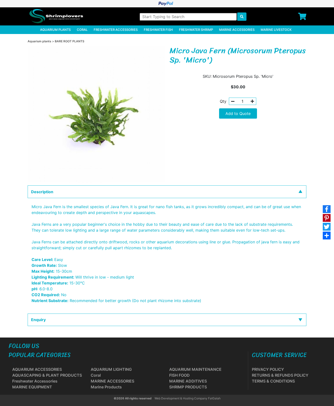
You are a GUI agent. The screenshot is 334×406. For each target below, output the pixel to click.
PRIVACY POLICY (268, 369)
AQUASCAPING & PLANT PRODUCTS (47, 375)
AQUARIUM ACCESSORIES (37, 369)
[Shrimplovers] (55, 16)
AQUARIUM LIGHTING (111, 369)
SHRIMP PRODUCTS (188, 386)
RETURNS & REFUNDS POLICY (280, 375)
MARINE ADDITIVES (188, 381)
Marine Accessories (237, 30)
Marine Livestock (276, 30)
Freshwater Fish (158, 30)
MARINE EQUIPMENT (32, 386)
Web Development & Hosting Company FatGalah (188, 398)
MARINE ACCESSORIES (112, 381)
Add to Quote (238, 113)
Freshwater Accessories (116, 30)
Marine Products (106, 386)
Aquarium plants (55, 30)
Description (42, 191)
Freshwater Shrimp (196, 30)
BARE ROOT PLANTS (69, 41)
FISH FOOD (179, 375)
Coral (82, 30)
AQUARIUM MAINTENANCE (195, 369)
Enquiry (38, 319)
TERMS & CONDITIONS (273, 381)
